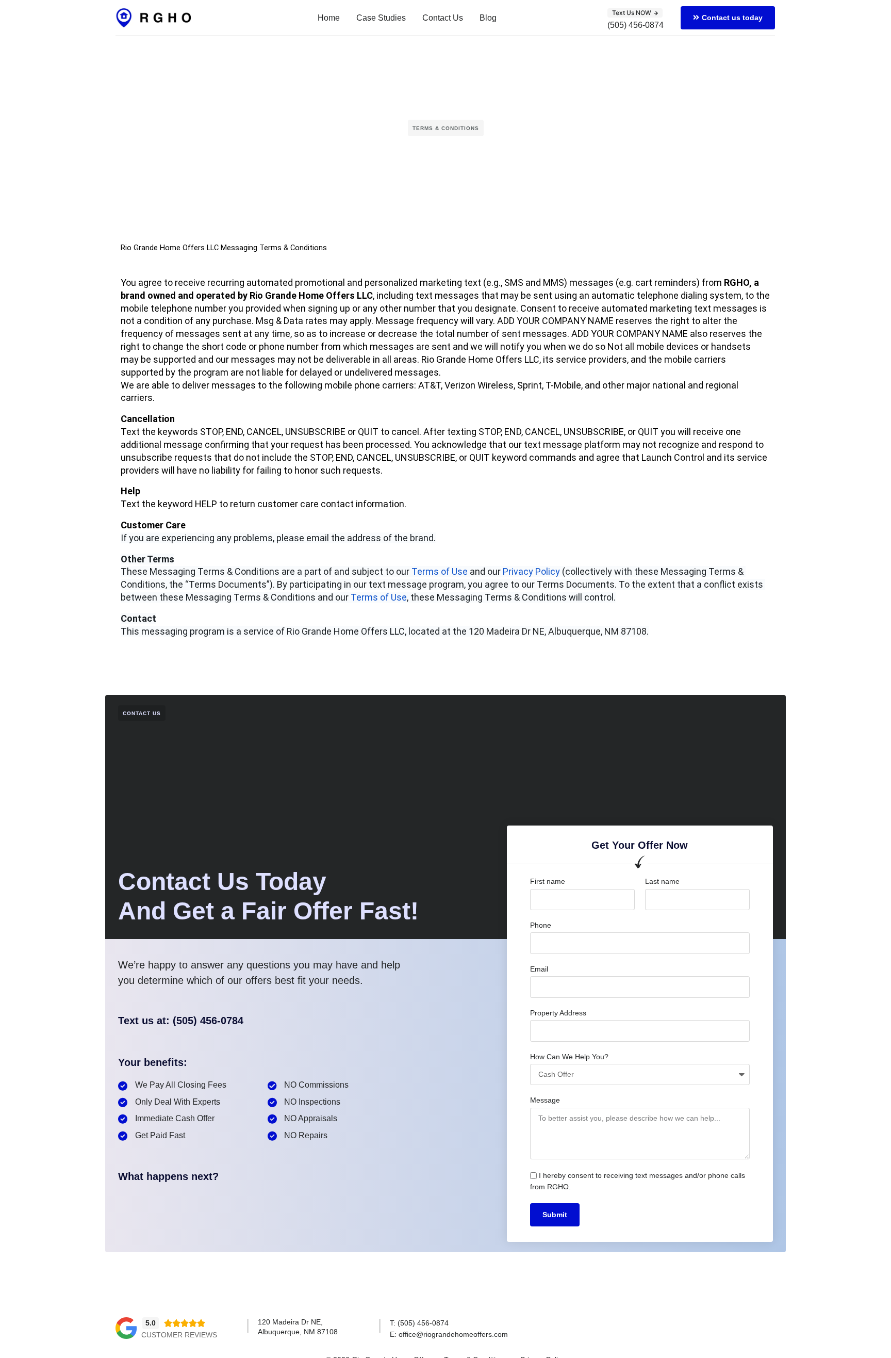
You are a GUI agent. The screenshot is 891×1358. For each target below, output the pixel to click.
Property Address (558, 1013)
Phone (540, 925)
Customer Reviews (179, 1335)
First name (547, 881)
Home (329, 17)
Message (545, 1100)
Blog (488, 17)
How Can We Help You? (569, 1057)
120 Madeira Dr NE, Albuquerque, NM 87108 (558, 631)
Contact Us (442, 17)
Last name (662, 881)
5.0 (150, 1323)
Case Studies (381, 17)
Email (539, 969)
